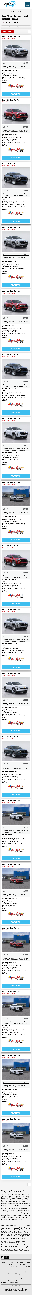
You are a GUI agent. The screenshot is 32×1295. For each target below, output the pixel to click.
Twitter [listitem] (28, 1272)
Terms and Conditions (21, 1289)
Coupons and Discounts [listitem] (13, 1276)
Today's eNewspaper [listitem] (13, 1282)
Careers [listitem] (18, 1266)
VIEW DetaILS (16, 94)
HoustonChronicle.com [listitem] (19, 1278)
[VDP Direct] (16, 86)
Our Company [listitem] (11, 1266)
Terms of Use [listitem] (21, 1264)
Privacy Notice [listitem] (11, 1262)
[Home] (10, 4)
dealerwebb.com (23, 1290)
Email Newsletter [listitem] (12, 1272)
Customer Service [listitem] (12, 1269)
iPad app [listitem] (10, 1278)
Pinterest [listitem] (12, 1274)
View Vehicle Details (8, 38)
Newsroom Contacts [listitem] (23, 1269)
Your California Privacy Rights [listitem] (23, 1262)
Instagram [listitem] (19, 1274)
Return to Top (26, 1258)
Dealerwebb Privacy (10, 1289)
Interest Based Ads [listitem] (12, 1264)
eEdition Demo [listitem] (26, 1280)
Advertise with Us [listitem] (25, 1266)
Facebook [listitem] (21, 1272)
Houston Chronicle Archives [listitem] (15, 1280)
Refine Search (6, 32)
